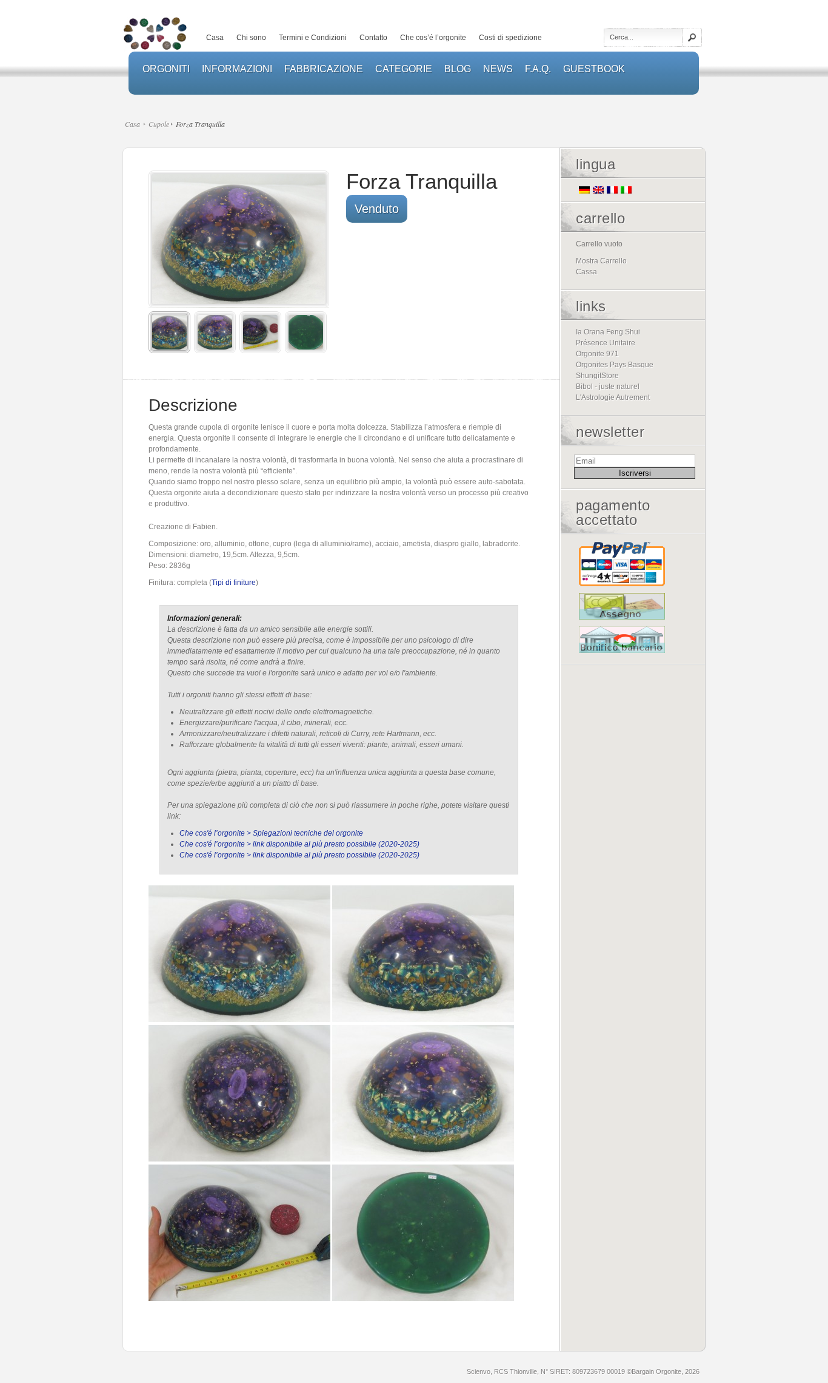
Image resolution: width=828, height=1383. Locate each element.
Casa (215, 37)
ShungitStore (597, 375)
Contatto (373, 37)
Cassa (586, 272)
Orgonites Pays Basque (614, 364)
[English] (598, 190)
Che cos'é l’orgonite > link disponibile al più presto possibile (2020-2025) (299, 844)
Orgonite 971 (597, 354)
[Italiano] (626, 190)
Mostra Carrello (601, 261)
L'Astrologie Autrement (613, 397)
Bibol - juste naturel (607, 386)
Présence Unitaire (605, 343)
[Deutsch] (584, 190)
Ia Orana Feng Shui (608, 332)
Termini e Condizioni (313, 37)
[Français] (612, 190)
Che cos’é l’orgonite (433, 37)
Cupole (159, 124)
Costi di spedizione (510, 37)
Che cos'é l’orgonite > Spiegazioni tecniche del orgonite (271, 833)
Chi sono (251, 37)
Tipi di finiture (234, 582)
